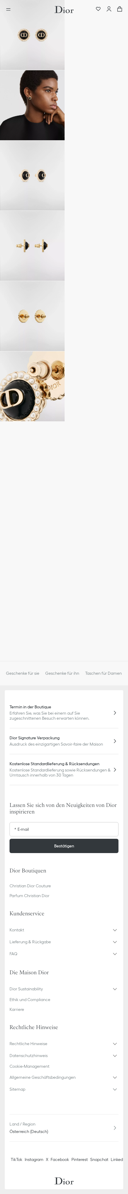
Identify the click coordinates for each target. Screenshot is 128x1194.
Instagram (34, 1159)
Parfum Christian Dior (29, 895)
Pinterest (79, 1159)
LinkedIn (118, 1159)
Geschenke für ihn (62, 673)
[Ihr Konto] (109, 9)
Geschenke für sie (22, 673)
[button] (32, 35)
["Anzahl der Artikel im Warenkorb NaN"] (119, 9)
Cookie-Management (29, 1066)
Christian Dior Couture (30, 885)
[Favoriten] (98, 9)
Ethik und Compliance (30, 999)
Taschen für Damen (103, 673)
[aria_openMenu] (10, 9)
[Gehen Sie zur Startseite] (64, 9)
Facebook (60, 1159)
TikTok (16, 1159)
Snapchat (99, 1159)
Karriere (17, 1009)
